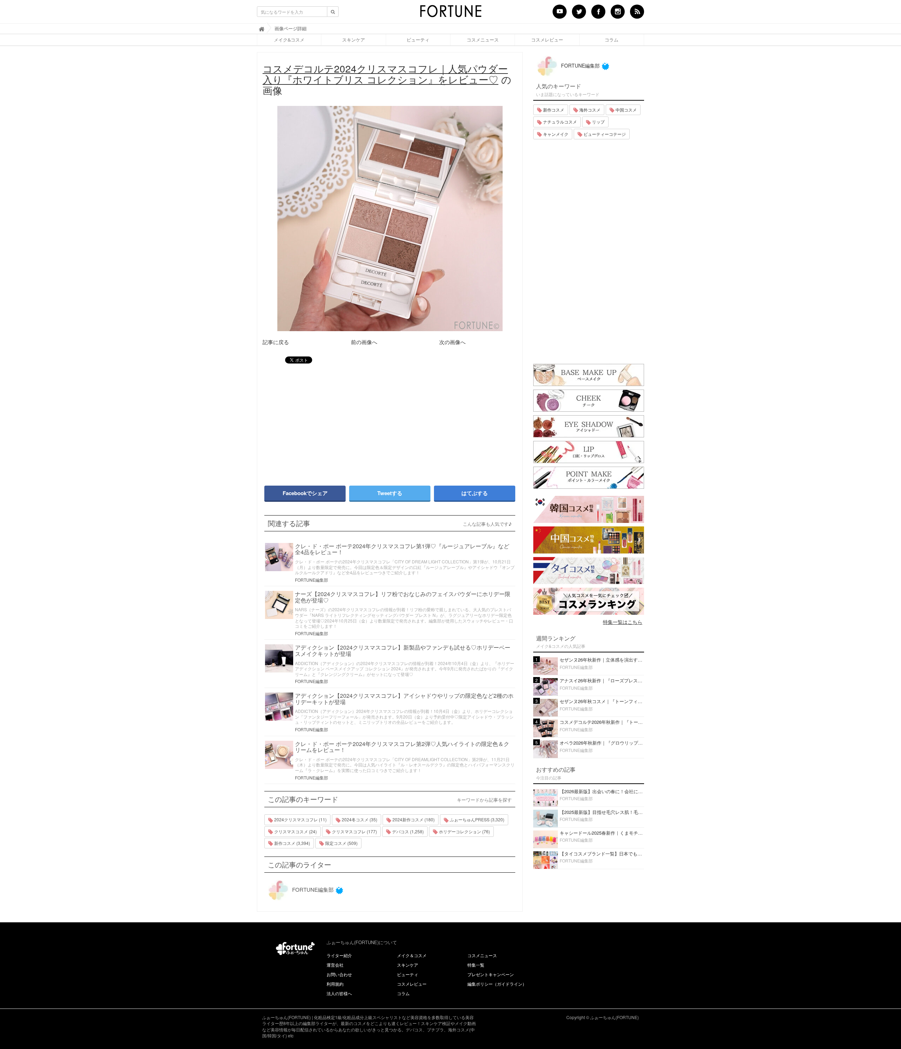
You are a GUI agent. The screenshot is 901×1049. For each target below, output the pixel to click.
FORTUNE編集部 (311, 580)
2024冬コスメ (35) (359, 819)
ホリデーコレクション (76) (464, 831)
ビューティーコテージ (604, 134)
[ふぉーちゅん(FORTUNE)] (450, 13)
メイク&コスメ (289, 40)
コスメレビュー (547, 40)
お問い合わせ (339, 974)
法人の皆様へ (339, 993)
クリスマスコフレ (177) (354, 831)
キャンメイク (555, 134)
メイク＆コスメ (412, 955)
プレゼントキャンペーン (490, 974)
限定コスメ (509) (341, 843)
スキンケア (353, 40)
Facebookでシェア (305, 493)
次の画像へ (452, 342)
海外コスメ (589, 110)
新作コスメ (553, 110)
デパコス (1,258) (407, 831)
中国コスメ (626, 110)
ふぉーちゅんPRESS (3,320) (476, 819)
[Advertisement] (324, 421)
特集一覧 (475, 965)
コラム (611, 40)
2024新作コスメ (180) (413, 819)
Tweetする (389, 493)
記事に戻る (276, 342)
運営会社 (335, 965)
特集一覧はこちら (622, 621)
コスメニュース (483, 40)
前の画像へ (364, 342)
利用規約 (335, 984)
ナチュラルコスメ (559, 122)
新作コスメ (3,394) (291, 843)
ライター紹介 (339, 955)
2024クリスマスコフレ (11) (300, 819)
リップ (598, 122)
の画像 (387, 79)
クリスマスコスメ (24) (295, 831)
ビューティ (418, 40)
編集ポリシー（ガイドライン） (497, 984)
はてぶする (474, 493)
